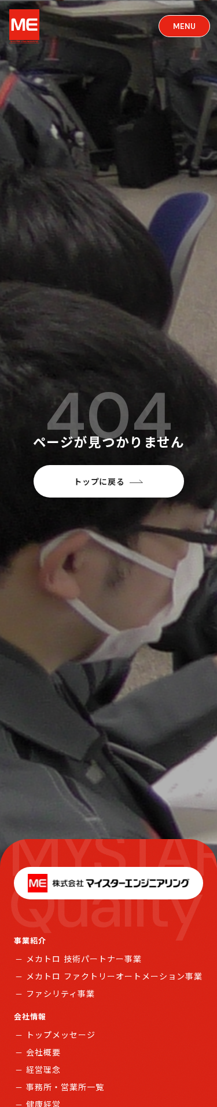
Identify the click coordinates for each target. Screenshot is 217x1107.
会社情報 (30, 1016)
